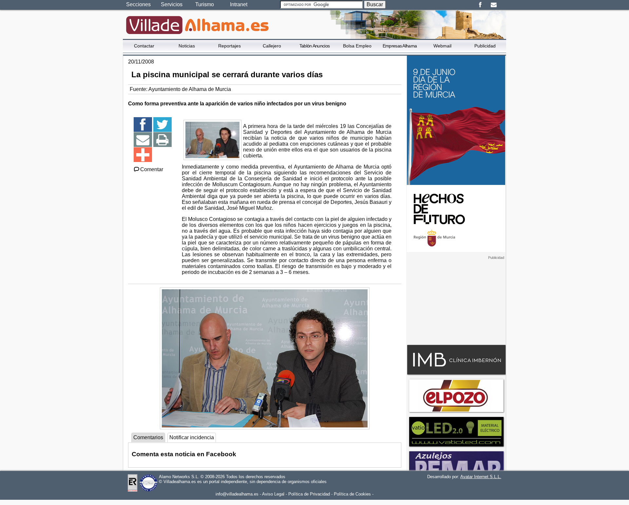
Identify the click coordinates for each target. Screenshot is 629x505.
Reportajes (229, 45)
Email (493, 5)
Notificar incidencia (191, 437)
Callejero (272, 45)
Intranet (238, 4)
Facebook (480, 5)
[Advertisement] (456, 301)
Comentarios (148, 437)
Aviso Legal (273, 494)
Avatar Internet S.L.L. (480, 476)
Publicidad (485, 45)
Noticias (187, 45)
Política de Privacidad (309, 494)
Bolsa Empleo (357, 45)
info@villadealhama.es (237, 494)
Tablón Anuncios (314, 45)
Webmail (442, 45)
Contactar (144, 45)
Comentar (151, 169)
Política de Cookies (352, 494)
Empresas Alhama (400, 45)
